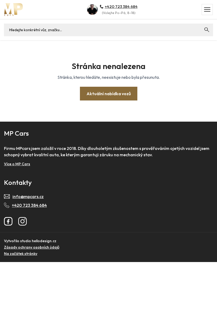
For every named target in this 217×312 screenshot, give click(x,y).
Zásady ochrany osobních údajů (31, 247)
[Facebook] (8, 221)
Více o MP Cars (17, 164)
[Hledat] (206, 30)
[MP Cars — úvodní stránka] (13, 9)
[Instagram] (22, 221)
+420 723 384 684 (121, 6)
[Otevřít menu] (207, 9)
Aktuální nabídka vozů (109, 93)
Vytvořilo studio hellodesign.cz (30, 241)
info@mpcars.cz (28, 196)
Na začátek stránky (20, 253)
